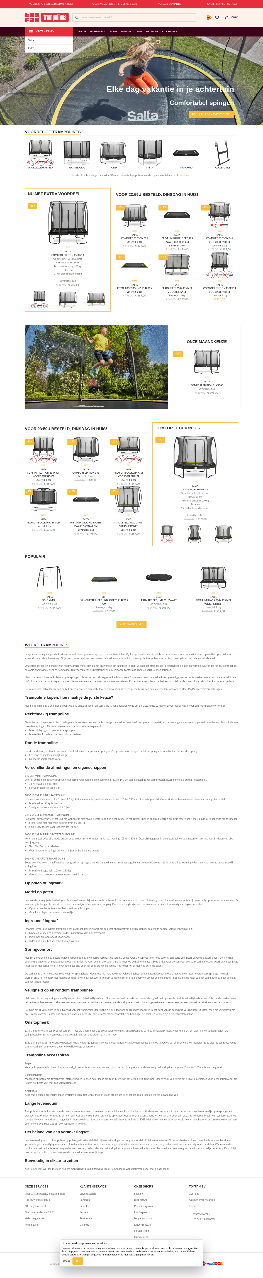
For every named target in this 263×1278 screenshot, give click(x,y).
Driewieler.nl (141, 1237)
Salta (149, 168)
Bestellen (84, 1206)
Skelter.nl (139, 1194)
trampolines (36, 1169)
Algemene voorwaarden (202, 1200)
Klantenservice (215, 4)
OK (78, 1261)
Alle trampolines (131, 624)
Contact (232, 4)
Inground (186, 168)
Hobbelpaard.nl (142, 1212)
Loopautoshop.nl (143, 1218)
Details (66, 1261)
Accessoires (222, 168)
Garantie (84, 1225)
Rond (113, 168)
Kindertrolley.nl (142, 1225)
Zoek (77, 17)
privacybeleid (147, 1254)
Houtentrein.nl (142, 1231)
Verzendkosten (88, 1194)
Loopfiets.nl (140, 1200)
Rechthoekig (77, 168)
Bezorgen (85, 1200)
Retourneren (86, 1218)
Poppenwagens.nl (143, 1206)
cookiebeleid (189, 1251)
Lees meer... (185, 175)
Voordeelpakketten (40, 168)
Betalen (84, 1212)
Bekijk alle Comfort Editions (211, 114)
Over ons (194, 1194)
